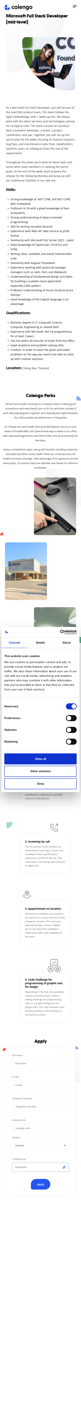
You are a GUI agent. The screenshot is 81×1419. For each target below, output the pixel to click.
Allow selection (40, 771)
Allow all (40, 758)
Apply (40, 1184)
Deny (40, 783)
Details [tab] (40, 642)
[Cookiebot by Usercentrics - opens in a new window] (60, 632)
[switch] (71, 718)
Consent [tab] (14, 642)
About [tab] (66, 642)
